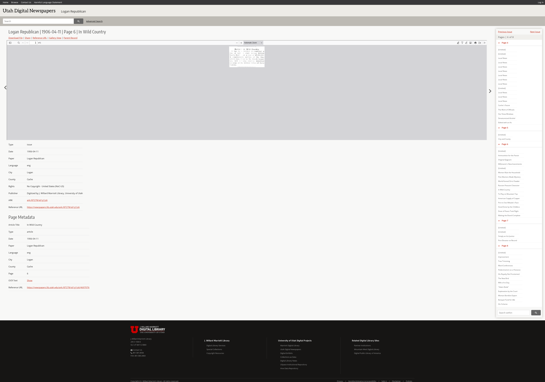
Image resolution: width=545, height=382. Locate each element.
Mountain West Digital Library (366, 349)
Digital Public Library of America (367, 353)
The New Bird (503, 278)
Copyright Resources (215, 353)
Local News (502, 58)
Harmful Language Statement (48, 2)
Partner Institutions (362, 345)
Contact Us (26, 2)
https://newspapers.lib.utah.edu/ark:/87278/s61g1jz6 (53, 207)
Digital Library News (288, 360)
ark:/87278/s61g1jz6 (37, 200)
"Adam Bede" (503, 287)
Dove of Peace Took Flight (508, 211)
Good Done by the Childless (509, 207)
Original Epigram (505, 160)
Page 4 (505, 42)
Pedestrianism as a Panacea (509, 270)
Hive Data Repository (289, 368)
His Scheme (503, 304)
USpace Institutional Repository (293, 364)
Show (29, 280)
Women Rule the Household (509, 172)
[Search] (78, 21)
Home (5, 2)
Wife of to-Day (503, 282)
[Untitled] (502, 49)
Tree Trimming (504, 261)
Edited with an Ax (505, 122)
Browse (14, 2)
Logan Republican (73, 11)
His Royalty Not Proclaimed (508, 274)
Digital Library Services (216, 345)
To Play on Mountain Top (508, 194)
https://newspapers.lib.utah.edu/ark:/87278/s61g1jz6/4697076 (58, 287)
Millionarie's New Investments (510, 164)
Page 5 (505, 127)
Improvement (503, 257)
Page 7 (505, 220)
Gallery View (55, 37)
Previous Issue (505, 31)
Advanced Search (94, 21)
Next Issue (535, 31)
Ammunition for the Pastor (508, 155)
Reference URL (40, 37)
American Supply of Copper (509, 198)
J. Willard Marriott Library (141, 339)
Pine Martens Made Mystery (509, 177)
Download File (16, 37)
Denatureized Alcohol (506, 118)
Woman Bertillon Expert (507, 295)
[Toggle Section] (499, 42)
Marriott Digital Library (289, 345)
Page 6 (505, 144)
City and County (504, 139)
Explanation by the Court (507, 291)
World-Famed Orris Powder (509, 181)
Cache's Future (504, 105)
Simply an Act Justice (506, 236)
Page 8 (505, 245)
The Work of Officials (506, 110)
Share (27, 37)
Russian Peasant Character (508, 185)
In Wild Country (504, 190)
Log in (541, 2)
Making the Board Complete (509, 215)
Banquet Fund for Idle (506, 300)
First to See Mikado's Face (508, 202)
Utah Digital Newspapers (290, 349)
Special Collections (214, 349)
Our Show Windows (505, 114)
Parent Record (70, 37)
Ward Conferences (505, 265)
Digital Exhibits (286, 353)
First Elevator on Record (507, 240)
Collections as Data (288, 357)
